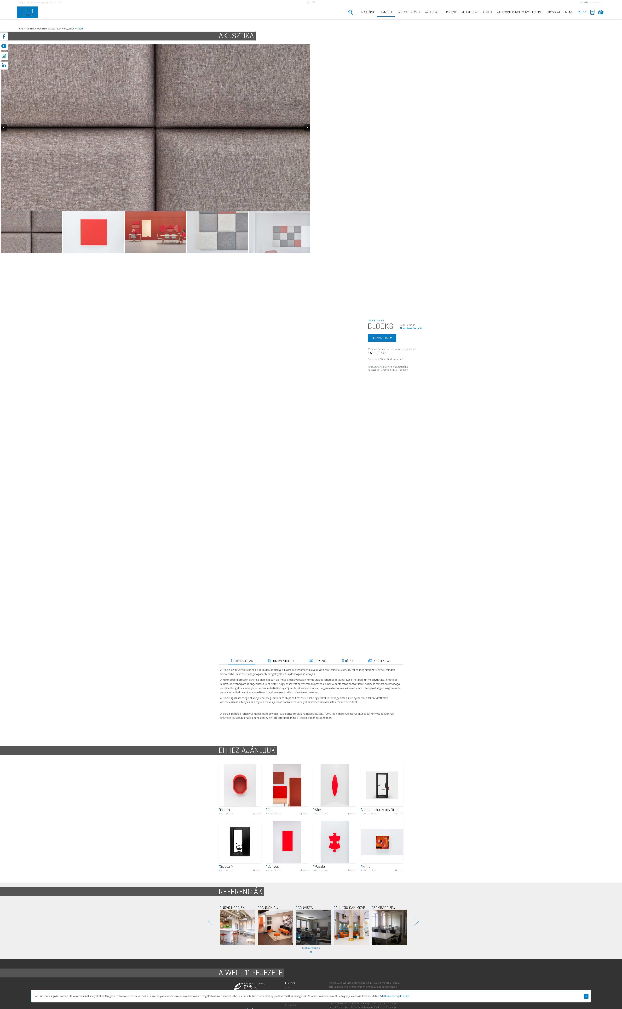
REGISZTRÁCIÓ (597, 2)
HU (308, 2)
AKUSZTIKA (42, 28)
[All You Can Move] (237, 927)
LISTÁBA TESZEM (382, 338)
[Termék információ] (250, 785)
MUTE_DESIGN (68, 28)
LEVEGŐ (290, 983)
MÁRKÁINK (368, 12)
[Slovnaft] (389, 927)
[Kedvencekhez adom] (256, 785)
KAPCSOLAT (553, 12)
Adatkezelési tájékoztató (394, 996)
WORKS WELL (433, 12)
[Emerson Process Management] (351, 927)
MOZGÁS (290, 1004)
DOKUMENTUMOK (282, 661)
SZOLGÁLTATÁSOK (408, 12)
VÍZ (287, 988)
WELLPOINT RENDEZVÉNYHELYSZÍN (519, 12)
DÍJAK (348, 661)
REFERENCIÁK (469, 12)
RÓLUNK (451, 12)
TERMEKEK (30, 28)
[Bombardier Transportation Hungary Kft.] (275, 927)
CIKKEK (487, 12)
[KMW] (313, 927)
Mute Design (226, 813)
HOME (20, 28)
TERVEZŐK (320, 661)
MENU (569, 12)
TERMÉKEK (386, 12)
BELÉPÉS (584, 2)
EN (313, 2)
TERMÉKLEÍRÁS (242, 661)
